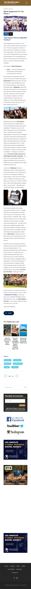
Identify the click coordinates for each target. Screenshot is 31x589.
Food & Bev (11, 569)
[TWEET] (10, 34)
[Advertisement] (15, 497)
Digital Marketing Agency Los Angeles (15, 585)
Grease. (18, 227)
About (6, 566)
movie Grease (17, 363)
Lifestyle (12, 566)
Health (23, 566)
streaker (15, 367)
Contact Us (15, 572)
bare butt (7, 360)
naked (6, 367)
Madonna (7, 363)
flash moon (17, 360)
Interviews (19, 569)
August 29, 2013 (8, 8)
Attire (18, 566)
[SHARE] (6, 34)
